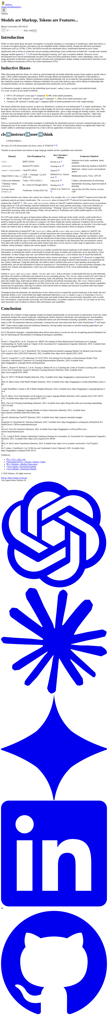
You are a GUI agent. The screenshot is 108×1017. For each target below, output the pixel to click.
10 (63, 166)
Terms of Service (20, 478)
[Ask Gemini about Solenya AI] (54, 799)
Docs (19, 7)
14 (62, 184)
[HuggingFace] (2, 908)
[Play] (3, 30)
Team (3, 7)
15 (56, 145)
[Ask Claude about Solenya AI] (54, 693)
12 (56, 177)
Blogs (14, 7)
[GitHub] (54, 1015)
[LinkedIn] (54, 906)
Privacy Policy (7, 478)
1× (35, 31)
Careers (9, 7)
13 (61, 180)
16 (82, 257)
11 (59, 170)
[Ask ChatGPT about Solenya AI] (54, 587)
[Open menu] (3, 10)
